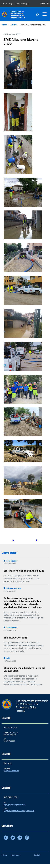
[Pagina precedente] (13, 540)
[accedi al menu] (44, 14)
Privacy (4, 855)
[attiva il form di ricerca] (37, 14)
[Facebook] (6, 838)
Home (4, 24)
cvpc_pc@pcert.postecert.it (14, 804)
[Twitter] (13, 838)
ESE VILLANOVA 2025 (15, 638)
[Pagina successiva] (37, 540)
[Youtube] (19, 838)
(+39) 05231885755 (11, 770)
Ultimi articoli (10, 552)
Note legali (16, 855)
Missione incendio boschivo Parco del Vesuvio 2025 (24, 669)
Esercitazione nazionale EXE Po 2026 (24, 571)
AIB (8, 658)
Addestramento (13, 588)
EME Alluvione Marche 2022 (21, 42)
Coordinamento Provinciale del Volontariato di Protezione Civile (17, 14)
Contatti (37, 855)
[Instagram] (27, 838)
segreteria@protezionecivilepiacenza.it (19, 810)
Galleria (14, 24)
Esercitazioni (12, 560)
